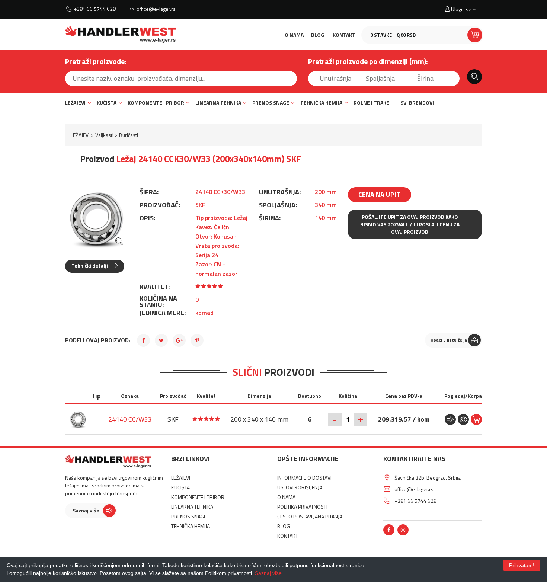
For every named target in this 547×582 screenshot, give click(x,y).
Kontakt (344, 35)
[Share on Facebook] (143, 340)
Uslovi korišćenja (299, 487)
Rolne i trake (371, 102)
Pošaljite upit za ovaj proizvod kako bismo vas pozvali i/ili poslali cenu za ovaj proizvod (410, 224)
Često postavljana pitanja (309, 516)
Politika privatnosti (302, 507)
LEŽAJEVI (75, 102)
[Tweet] (161, 340)
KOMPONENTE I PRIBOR (156, 102)
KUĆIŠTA (106, 102)
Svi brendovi (417, 102)
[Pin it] (197, 340)
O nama (294, 35)
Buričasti (128, 135)
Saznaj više (86, 510)
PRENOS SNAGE (270, 102)
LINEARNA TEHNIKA (218, 102)
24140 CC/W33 (130, 419)
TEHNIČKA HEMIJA (321, 102)
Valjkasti (104, 135)
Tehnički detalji (90, 265)
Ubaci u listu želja (449, 339)
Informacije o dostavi (304, 478)
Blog (317, 35)
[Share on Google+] (179, 340)
